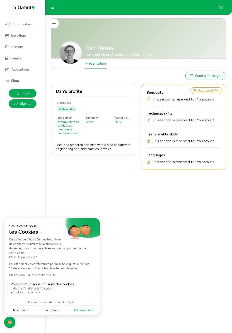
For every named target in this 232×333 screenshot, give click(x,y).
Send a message (208, 75)
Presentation (95, 63)
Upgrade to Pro (209, 90)
